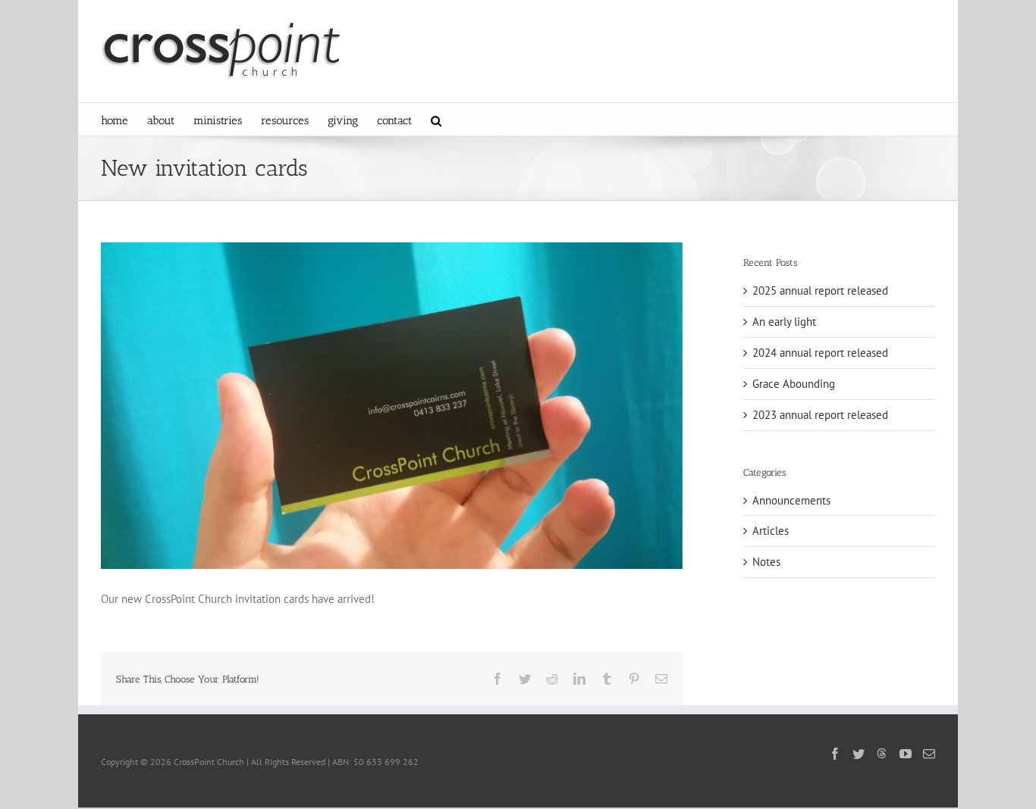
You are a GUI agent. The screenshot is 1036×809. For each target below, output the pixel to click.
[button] (436, 119)
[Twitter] (858, 754)
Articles (770, 530)
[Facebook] (835, 754)
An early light (784, 321)
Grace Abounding (793, 383)
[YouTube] (905, 754)
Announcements (791, 500)
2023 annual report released (820, 415)
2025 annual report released (820, 290)
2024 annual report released (820, 352)
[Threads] (882, 753)
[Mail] (929, 754)
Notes (766, 561)
